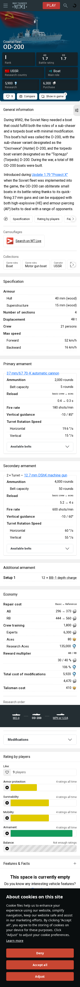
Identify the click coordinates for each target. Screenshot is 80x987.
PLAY (51, 5)
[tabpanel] (40, 413)
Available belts (20, 446)
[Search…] (65, 5)
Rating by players (48, 219)
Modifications (18, 739)
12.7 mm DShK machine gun (45, 475)
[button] (76, 110)
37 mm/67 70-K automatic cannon (33, 373)
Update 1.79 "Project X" (50, 175)
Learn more (14, 940)
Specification (21, 219)
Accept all (40, 965)
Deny (40, 953)
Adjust (40, 977)
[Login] (74, 5)
